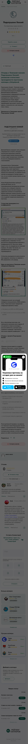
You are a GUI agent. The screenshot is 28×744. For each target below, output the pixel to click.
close (23, 357)
